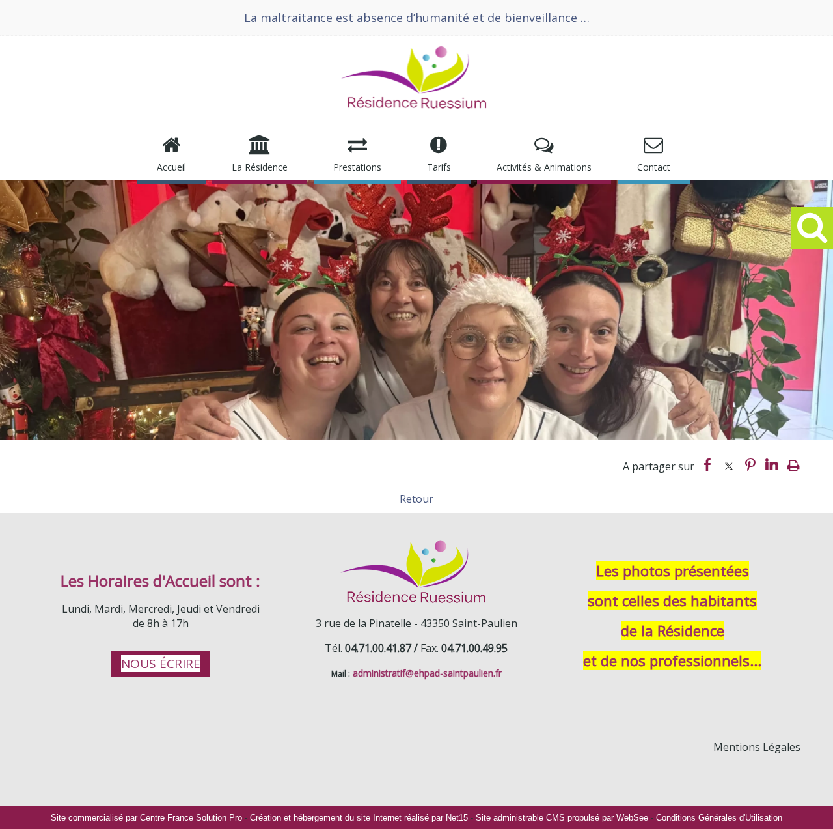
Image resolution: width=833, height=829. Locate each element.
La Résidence (260, 167)
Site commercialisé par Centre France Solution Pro (146, 817)
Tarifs (439, 167)
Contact (653, 167)
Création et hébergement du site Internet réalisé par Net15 (359, 817)
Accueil (171, 167)
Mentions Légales (756, 747)
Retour (416, 499)
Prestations (357, 167)
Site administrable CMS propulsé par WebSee (562, 817)
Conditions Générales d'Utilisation (719, 817)
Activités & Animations (544, 167)
